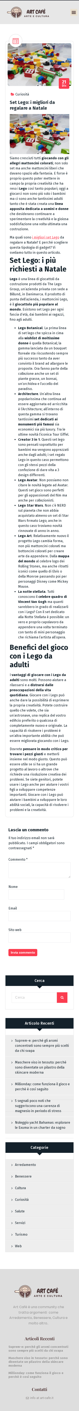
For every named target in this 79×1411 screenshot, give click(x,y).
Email (12, 908)
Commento (18, 860)
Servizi (20, 1223)
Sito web (14, 930)
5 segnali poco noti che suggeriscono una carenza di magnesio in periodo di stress (38, 1106)
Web (18, 1246)
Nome (13, 887)
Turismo (21, 1234)
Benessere (23, 1176)
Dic (64, 83)
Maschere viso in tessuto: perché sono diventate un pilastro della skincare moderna (40, 1067)
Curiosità (22, 94)
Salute (20, 1211)
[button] (73, 12)
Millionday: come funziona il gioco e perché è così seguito (42, 1086)
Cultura (20, 1188)
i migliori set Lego (45, 237)
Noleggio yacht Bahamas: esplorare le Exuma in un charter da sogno (42, 1125)
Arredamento (25, 1165)
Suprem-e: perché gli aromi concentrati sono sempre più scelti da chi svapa (42, 1046)
